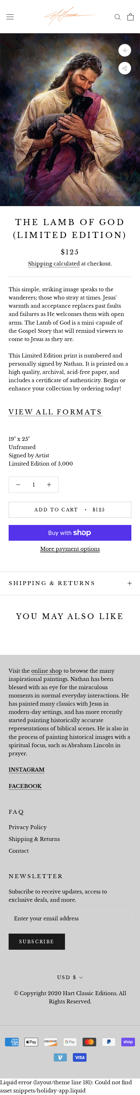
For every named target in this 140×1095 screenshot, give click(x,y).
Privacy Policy (28, 827)
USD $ (67, 977)
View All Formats (56, 412)
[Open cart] (130, 16)
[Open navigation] (10, 16)
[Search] (118, 17)
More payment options (70, 549)
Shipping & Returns (52, 583)
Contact (19, 851)
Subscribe (37, 941)
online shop (46, 671)
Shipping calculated (54, 264)
